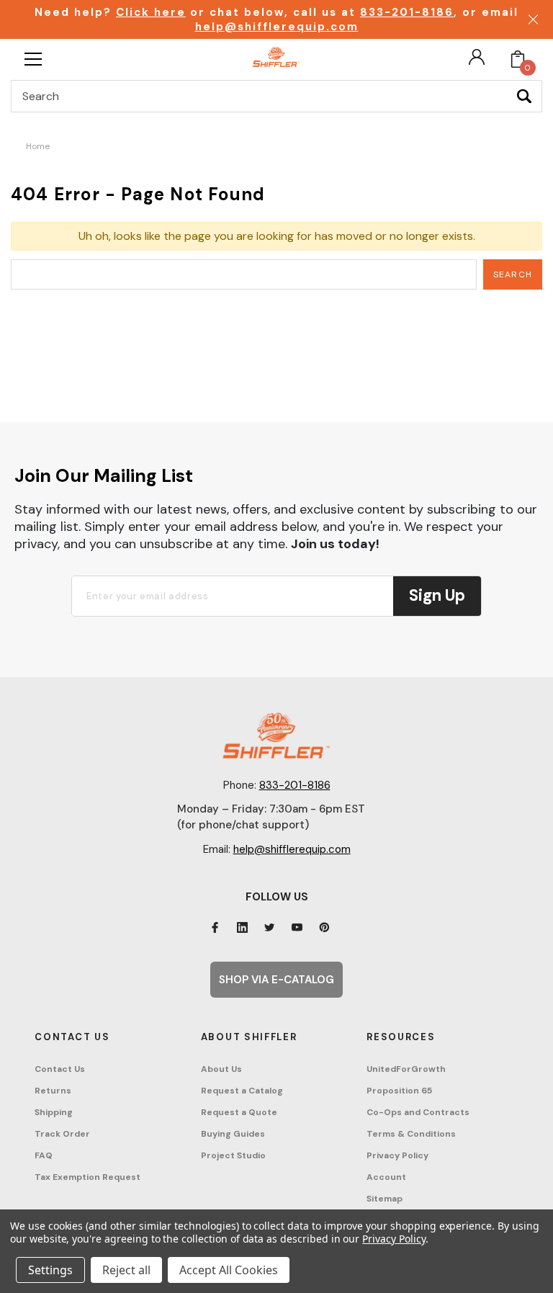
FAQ (44, 1155)
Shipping (54, 1112)
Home (38, 146)
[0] (518, 59)
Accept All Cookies (228, 1270)
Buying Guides (233, 1134)
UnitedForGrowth (406, 1069)
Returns (53, 1090)
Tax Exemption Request (87, 1177)
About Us (221, 1069)
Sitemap (385, 1198)
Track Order (62, 1134)
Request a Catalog (242, 1090)
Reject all (126, 1270)
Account (386, 1177)
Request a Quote (239, 1112)
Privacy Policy (397, 1155)
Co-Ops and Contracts (418, 1112)
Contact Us (60, 1069)
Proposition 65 (399, 1090)
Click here (151, 12)
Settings (50, 1270)
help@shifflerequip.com (277, 26)
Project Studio (233, 1155)
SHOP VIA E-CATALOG (276, 979)
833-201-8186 (407, 12)
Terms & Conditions (411, 1134)
